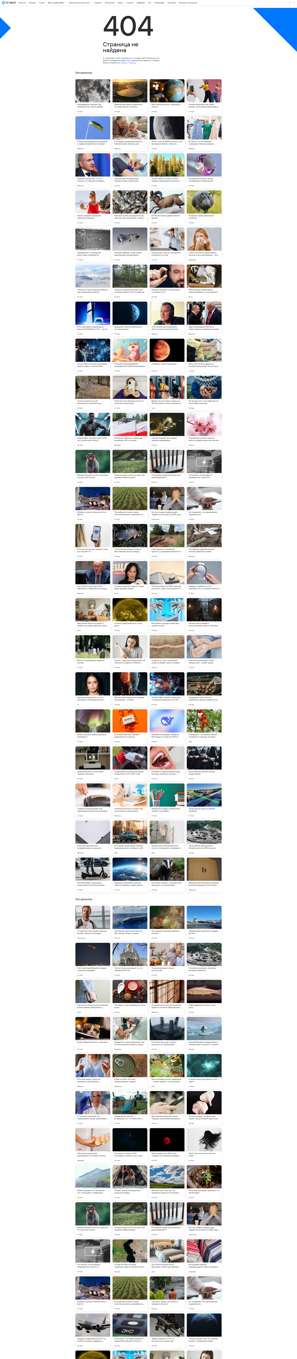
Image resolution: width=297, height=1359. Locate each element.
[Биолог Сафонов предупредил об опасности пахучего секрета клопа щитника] (130, 652)
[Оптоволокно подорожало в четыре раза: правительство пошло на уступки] (167, 1023)
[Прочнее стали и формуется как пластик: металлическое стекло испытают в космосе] (130, 207)
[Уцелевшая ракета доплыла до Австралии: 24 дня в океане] (130, 1145)
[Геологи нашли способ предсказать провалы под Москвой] (92, 393)
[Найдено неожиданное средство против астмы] (167, 1060)
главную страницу (128, 63)
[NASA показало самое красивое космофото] (92, 726)
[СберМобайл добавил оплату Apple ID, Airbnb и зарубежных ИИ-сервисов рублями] (92, 949)
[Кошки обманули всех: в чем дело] (92, 1256)
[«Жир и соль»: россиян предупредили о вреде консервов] (130, 1293)
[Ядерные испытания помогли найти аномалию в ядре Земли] (130, 875)
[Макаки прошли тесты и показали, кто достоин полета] (92, 467)
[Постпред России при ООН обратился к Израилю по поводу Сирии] (92, 578)
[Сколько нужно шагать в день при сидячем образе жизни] (130, 467)
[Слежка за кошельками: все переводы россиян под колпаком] (92, 800)
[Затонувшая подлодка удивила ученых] (167, 1145)
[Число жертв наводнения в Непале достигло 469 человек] (204, 838)
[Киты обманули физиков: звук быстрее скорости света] (92, 986)
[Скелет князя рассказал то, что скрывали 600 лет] (130, 1182)
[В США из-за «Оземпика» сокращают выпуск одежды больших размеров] (204, 133)
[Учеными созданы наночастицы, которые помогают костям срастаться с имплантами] (167, 763)
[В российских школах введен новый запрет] (204, 763)
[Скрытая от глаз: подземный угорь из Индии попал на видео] (167, 652)
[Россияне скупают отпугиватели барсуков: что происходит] (167, 875)
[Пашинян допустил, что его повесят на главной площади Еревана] (92, 170)
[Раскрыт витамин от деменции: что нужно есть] (167, 282)
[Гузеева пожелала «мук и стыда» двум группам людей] (130, 578)
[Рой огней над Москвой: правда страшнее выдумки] (92, 1182)
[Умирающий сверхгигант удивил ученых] (204, 1145)
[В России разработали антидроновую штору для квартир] (92, 838)
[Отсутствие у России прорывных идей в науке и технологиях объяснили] (92, 356)
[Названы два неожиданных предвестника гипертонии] (130, 170)
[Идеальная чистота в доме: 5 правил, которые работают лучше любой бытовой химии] (92, 615)
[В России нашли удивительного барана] (167, 207)
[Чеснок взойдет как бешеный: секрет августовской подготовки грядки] (204, 1330)
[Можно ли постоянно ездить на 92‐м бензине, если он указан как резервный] (167, 393)
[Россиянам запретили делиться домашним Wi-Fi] (167, 467)
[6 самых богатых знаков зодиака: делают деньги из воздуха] (92, 1145)
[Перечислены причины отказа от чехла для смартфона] (130, 393)
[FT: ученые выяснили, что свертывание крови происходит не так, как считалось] (92, 1330)
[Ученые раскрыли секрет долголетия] (167, 1182)
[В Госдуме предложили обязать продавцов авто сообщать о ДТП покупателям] (130, 838)
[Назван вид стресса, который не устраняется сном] (167, 244)
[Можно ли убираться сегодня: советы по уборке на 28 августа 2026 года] (204, 949)
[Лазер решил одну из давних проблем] (204, 800)
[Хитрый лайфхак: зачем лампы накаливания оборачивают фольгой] (130, 244)
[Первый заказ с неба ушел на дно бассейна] (204, 1023)
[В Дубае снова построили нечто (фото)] (92, 504)
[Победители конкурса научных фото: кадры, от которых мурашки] (167, 1097)
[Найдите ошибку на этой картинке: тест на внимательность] (204, 578)
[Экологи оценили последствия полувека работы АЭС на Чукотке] (130, 282)
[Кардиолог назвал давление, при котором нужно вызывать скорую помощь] (130, 1256)
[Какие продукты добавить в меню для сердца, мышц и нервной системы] (130, 912)
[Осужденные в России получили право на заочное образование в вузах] (167, 1219)
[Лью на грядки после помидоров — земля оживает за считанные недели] (167, 1293)
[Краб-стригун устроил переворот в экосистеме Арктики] (130, 1023)
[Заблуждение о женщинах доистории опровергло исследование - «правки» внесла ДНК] (92, 244)
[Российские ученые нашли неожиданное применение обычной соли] (204, 170)
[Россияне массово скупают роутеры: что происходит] (167, 1256)
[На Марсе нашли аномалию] (167, 356)
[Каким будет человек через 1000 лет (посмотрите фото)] (92, 430)
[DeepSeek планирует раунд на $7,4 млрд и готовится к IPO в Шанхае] (167, 726)
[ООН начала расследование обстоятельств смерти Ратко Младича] (167, 319)
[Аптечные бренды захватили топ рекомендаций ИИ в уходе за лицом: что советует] (130, 949)
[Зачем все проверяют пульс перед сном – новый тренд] (204, 652)
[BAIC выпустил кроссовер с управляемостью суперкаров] (167, 986)
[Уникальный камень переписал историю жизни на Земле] (130, 96)
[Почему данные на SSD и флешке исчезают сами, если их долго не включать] (167, 578)
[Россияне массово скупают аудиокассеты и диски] (130, 726)
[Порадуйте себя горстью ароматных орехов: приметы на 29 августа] (204, 689)
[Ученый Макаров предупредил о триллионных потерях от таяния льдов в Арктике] (204, 1256)
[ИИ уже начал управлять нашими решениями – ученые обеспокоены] (130, 689)
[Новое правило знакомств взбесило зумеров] (92, 207)
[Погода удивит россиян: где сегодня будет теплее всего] (204, 986)
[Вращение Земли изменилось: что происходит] (130, 319)
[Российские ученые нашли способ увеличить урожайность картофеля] (130, 504)
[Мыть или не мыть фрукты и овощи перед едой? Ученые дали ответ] (204, 356)
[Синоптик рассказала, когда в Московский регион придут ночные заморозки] (130, 541)
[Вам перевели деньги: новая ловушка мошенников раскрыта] (167, 1330)
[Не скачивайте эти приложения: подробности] (204, 504)
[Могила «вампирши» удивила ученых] (92, 652)
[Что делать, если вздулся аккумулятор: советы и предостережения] (204, 467)
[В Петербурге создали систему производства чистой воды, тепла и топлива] (92, 912)
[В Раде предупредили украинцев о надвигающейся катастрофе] (92, 133)
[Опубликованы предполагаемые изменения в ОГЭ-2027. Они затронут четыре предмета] (130, 763)
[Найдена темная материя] (92, 1097)
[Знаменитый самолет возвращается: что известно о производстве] (130, 1330)
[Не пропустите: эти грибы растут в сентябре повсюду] (204, 393)
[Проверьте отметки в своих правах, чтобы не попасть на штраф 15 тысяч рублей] (204, 1060)
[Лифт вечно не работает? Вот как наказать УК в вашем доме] (130, 1060)
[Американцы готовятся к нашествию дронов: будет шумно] (130, 986)
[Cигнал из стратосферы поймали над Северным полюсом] (92, 282)
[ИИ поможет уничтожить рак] (204, 912)
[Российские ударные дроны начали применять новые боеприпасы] (204, 541)
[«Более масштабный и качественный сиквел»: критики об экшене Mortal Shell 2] (204, 615)
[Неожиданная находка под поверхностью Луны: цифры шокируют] (92, 96)
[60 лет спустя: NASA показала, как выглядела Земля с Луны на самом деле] (167, 133)
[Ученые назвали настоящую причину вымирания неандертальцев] (167, 430)
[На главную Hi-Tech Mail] (10, 3)
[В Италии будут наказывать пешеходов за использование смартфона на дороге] (92, 875)
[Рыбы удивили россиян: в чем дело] (204, 1219)
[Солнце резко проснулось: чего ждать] (204, 1293)
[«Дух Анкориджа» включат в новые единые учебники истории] (204, 319)
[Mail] (3, 3)
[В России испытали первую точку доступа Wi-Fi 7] (92, 541)
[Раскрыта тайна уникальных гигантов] (204, 207)
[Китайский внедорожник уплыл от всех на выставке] (167, 912)
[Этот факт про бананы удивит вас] (167, 949)
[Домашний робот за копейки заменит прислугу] (92, 763)
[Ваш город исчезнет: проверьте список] (167, 96)
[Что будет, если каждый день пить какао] (130, 1219)
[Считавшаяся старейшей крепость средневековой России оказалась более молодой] (167, 541)
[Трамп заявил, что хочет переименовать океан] (130, 1097)
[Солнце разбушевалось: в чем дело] (130, 615)
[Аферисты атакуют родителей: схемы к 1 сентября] (167, 800)
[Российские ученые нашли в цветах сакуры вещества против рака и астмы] (204, 430)
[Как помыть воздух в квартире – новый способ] (167, 615)
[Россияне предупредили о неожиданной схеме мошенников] (130, 356)
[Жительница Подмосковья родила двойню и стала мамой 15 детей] (204, 282)
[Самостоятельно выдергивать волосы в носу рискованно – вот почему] (204, 244)
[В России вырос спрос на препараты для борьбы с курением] (92, 1293)
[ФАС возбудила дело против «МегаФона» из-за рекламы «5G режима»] (92, 1060)
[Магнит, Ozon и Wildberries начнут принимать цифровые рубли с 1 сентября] (204, 1097)
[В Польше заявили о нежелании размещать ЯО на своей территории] (130, 430)
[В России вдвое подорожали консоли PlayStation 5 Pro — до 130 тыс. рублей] (92, 319)
